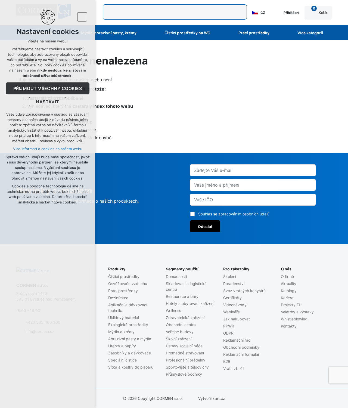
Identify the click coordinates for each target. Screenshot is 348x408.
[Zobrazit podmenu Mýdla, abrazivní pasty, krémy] (144, 33)
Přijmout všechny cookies (47, 88)
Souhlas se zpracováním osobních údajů (233, 214)
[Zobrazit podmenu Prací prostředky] (277, 33)
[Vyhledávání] (175, 12)
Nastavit (47, 101)
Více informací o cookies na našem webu (47, 149)
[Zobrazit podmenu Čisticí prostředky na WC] (217, 33)
